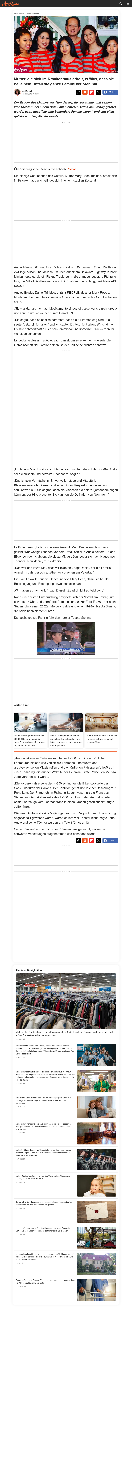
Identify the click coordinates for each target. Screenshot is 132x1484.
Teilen (112, 92)
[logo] (10, 3)
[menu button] (128, 4)
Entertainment (33, 13)
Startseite (19, 13)
